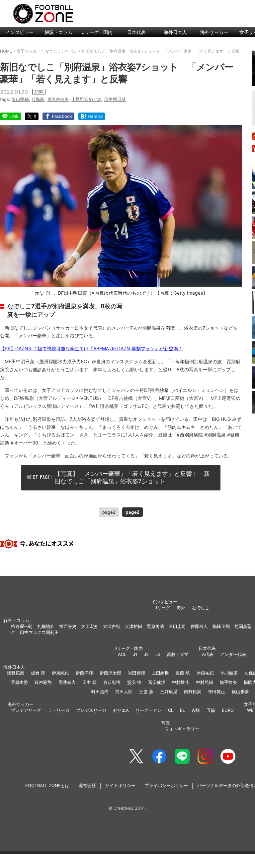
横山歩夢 (240, 691)
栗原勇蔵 (155, 626)
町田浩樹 (100, 691)
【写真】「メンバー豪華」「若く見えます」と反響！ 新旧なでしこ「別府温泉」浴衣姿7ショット (132, 477)
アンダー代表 (233, 654)
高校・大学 (178, 654)
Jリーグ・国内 (97, 32)
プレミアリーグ (26, 710)
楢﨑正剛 (221, 626)
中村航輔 (204, 682)
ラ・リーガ (58, 710)
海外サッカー (214, 32)
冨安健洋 (156, 682)
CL (170, 710)
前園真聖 (243, 626)
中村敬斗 (180, 682)
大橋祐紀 (205, 673)
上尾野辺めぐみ (86, 99)
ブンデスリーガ (91, 710)
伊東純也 (60, 673)
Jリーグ (162, 607)
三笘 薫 (146, 691)
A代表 (207, 654)
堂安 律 (134, 682)
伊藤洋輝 (84, 673)
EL (182, 710)
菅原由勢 (19, 682)
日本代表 (136, 32)
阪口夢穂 (20, 99)
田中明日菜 (115, 99)
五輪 (211, 710)
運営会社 (87, 785)
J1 (135, 654)
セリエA (121, 710)
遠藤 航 (183, 673)
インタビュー (20, 32)
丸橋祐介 (45, 626)
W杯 (196, 710)
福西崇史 (67, 626)
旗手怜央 (228, 682)
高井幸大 (67, 682)
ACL (122, 654)
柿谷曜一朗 (22, 626)
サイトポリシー (120, 785)
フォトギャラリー (182, 728)
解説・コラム (58, 32)
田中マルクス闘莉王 (39, 632)
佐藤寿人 (199, 626)
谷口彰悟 (112, 682)
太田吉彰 (111, 626)
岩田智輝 (136, 673)
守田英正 (216, 691)
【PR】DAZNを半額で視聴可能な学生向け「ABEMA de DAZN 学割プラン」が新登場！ (91, 348)
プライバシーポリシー (166, 785)
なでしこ (200, 607)
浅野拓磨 (15, 673)
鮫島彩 (38, 99)
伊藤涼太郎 (110, 673)
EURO (228, 710)
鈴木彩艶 (43, 682)
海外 (181, 607)
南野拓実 (192, 691)
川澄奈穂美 (58, 99)
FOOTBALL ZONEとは (47, 785)
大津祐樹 (133, 626)
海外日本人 (175, 32)
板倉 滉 (38, 673)
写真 (165, 722)
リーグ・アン (148, 710)
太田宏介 (89, 626)
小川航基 (229, 673)
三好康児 (168, 691)
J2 (146, 654)
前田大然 (123, 691)
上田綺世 (160, 673)
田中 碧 (89, 682)
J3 (157, 654)
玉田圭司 (177, 626)
